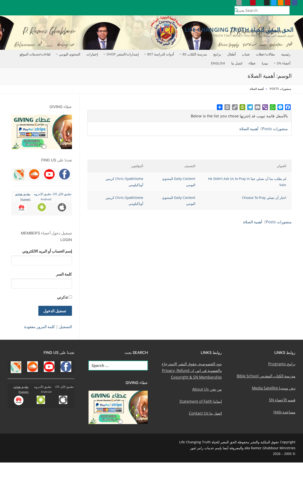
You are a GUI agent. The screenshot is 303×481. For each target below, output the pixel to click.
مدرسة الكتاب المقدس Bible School (266, 376)
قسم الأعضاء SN (282, 400)
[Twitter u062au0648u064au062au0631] (273, 2)
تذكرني (62, 297)
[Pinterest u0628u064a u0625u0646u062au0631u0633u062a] (252, 2)
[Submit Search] (236, 10)
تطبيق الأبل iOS (62, 194)
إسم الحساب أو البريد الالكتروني (47, 251)
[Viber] (265, 107)
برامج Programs (281, 363)
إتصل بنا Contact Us (205, 413)
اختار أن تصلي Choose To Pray (264, 197)
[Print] (227, 107)
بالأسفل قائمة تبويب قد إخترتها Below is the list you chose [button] (239, 116)
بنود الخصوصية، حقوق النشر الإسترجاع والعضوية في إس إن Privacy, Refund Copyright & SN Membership (192, 370)
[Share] (219, 107)
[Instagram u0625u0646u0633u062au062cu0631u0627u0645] (266, 2)
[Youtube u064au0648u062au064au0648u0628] (287, 2)
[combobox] (262, 10)
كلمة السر (64, 274)
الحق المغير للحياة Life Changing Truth (239, 29)
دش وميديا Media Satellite (273, 388)
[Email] (257, 107)
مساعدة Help (284, 412)
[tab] (189, 116)
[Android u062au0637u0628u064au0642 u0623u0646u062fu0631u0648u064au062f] (246, 2)
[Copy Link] (235, 107)
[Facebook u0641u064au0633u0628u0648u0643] (294, 2)
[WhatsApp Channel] (260, 2)
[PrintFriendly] (242, 107)
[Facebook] (288, 107)
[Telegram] (250, 107)
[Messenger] (280, 107)
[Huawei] (232, 2)
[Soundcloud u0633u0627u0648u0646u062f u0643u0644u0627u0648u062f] (280, 2)
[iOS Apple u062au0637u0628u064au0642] (239, 2)
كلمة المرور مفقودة (39, 326)
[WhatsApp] (272, 107)
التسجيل (65, 326)
